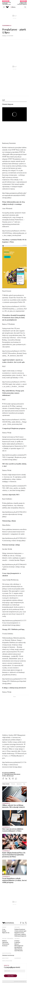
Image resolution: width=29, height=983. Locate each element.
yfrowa (13, 7)
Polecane (13, 783)
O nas (3, 929)
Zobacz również (5, 783)
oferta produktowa (7, 960)
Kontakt (4, 931)
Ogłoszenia (5, 942)
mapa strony (5, 958)
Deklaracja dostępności (20, 936)
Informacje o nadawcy (20, 934)
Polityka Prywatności (20, 929)
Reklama (4, 940)
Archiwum (4, 945)
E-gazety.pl (17, 942)
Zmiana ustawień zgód (20, 931)
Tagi (24, 783)
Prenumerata (5, 944)
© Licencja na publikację (8, 772)
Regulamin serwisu (19, 932)
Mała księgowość (19, 945)
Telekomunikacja (6, 25)
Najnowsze (19, 783)
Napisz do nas (5, 932)
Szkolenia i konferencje (8, 955)
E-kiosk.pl (17, 940)
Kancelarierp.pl (18, 947)
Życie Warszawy (19, 950)
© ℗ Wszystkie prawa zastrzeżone (11, 774)
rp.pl (3, 100)
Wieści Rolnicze (18, 949)
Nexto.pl (17, 944)
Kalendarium (18, 958)
